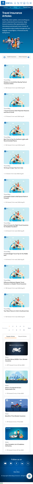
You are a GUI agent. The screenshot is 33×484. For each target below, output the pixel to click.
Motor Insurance (23, 56)
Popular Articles (10, 336)
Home (6, 7)
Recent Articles (22, 336)
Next (28, 57)
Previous (4, 57)
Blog (15, 7)
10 (24, 330)
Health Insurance (11, 56)
